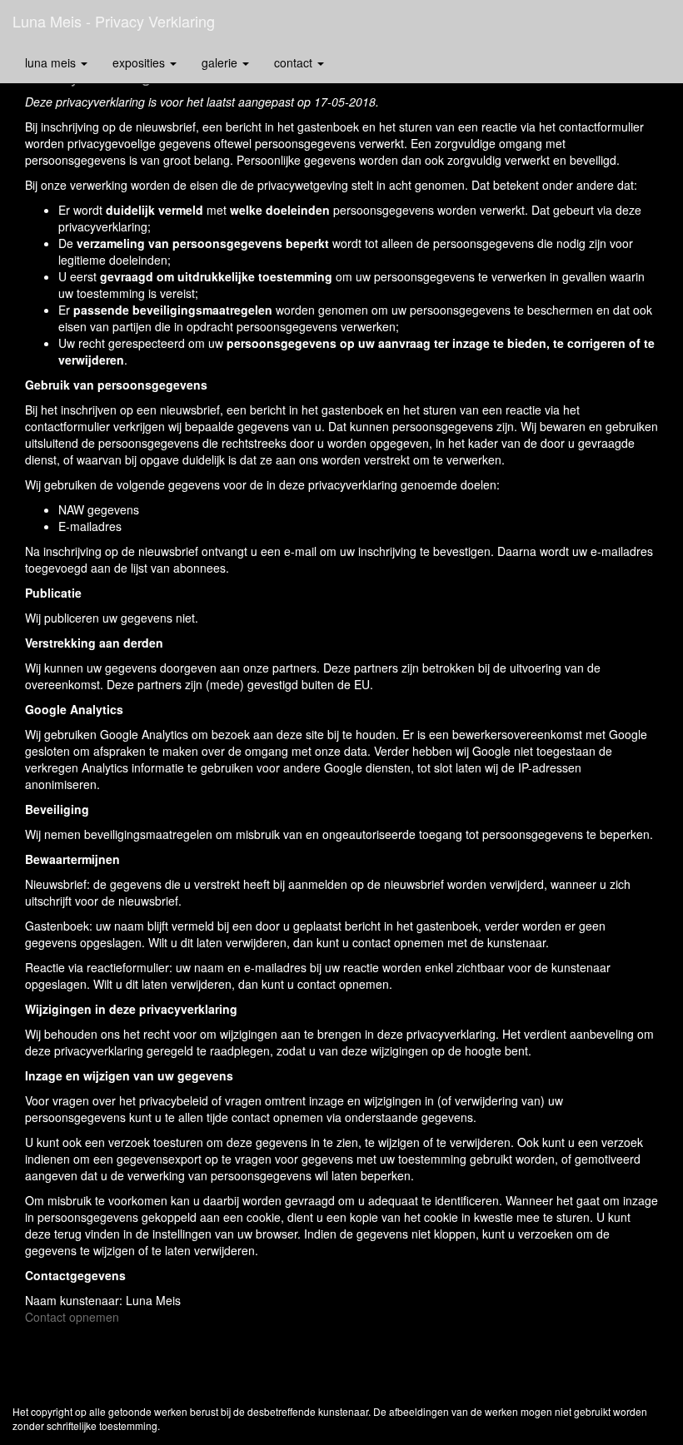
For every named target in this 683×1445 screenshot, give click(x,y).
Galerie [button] (221, 62)
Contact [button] (295, 62)
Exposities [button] (140, 62)
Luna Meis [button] (52, 62)
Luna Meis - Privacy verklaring (113, 21)
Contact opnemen (72, 1316)
